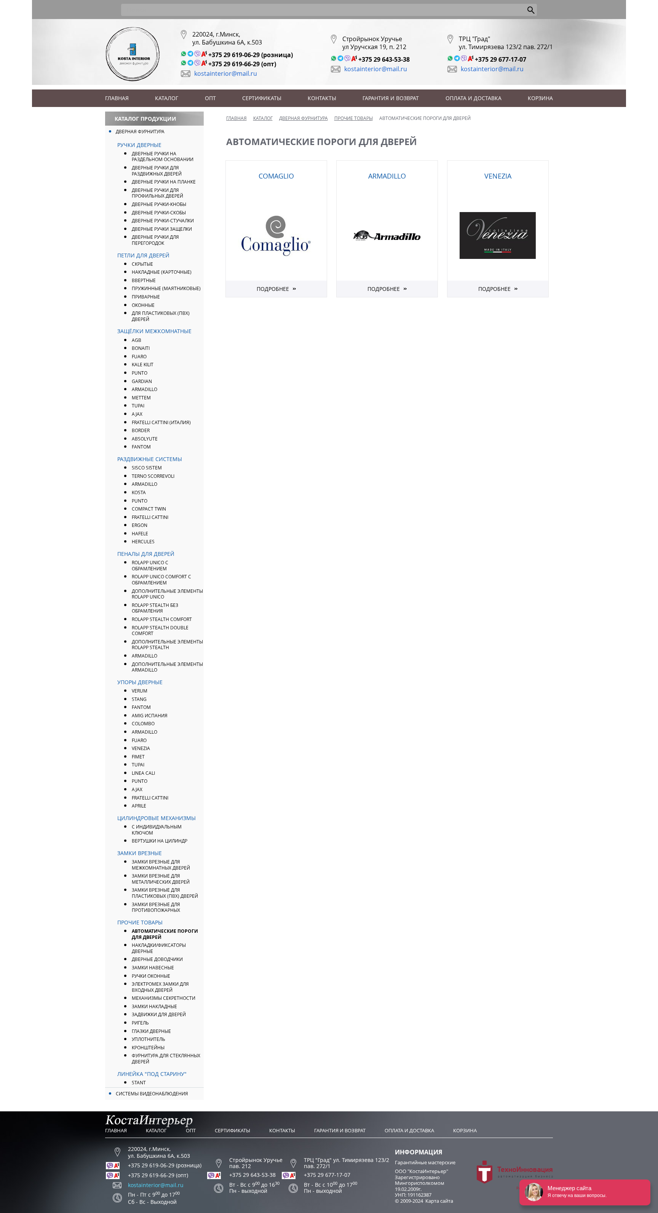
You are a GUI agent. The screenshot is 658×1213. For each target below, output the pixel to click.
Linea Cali (143, 773)
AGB (136, 340)
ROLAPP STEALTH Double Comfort (160, 630)
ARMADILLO (144, 389)
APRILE (139, 806)
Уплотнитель (148, 1039)
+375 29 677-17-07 (500, 59)
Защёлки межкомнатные (154, 331)
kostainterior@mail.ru (225, 73)
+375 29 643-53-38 (384, 59)
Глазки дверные (151, 1031)
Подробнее (273, 288)
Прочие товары (140, 922)
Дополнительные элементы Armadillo (167, 667)
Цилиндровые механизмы (156, 818)
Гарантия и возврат (391, 98)
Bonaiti (141, 348)
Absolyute (145, 439)
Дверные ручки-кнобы (159, 204)
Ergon (139, 525)
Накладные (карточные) (162, 272)
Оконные (143, 305)
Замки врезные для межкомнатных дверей (161, 865)
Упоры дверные (140, 682)
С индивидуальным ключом (157, 830)
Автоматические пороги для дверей (165, 934)
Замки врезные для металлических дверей (161, 879)
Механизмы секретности (163, 998)
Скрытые (142, 264)
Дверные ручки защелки (162, 229)
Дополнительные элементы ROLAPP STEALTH (167, 644)
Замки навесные (153, 967)
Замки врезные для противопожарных (156, 907)
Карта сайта (439, 1200)
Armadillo (144, 484)
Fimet (138, 756)
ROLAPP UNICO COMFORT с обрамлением (161, 579)
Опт (210, 98)
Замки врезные (139, 853)
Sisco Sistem (147, 467)
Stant (139, 1082)
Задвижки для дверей (159, 1014)
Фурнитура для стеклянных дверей (166, 1058)
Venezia (141, 748)
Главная (117, 98)
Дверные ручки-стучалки (163, 220)
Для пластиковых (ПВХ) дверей (161, 316)
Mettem (141, 397)
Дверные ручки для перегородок (155, 240)
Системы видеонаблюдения (152, 1093)
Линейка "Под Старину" (152, 1073)
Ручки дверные (139, 144)
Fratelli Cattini (150, 517)
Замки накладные (154, 1006)
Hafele (140, 533)
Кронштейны (148, 1047)
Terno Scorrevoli (153, 476)
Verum (139, 691)
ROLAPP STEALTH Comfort (162, 619)
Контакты (322, 98)
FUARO (139, 356)
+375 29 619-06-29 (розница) (250, 55)
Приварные (146, 297)
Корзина (540, 98)
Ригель (140, 1023)
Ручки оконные (151, 976)
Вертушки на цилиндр (159, 841)
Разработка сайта (534, 1188)
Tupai (138, 405)
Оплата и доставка (473, 98)
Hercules (143, 541)
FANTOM (141, 447)
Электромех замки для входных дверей (160, 987)
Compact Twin (149, 509)
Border (141, 430)
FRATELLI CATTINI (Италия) (161, 422)
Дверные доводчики (157, 959)
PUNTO (139, 373)
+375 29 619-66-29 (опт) (242, 64)
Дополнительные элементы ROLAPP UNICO (167, 594)
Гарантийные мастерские (425, 1162)
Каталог (166, 98)
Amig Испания (150, 715)
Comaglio (276, 175)
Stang (139, 699)
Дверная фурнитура (140, 131)
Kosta (139, 492)
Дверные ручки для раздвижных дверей (157, 170)
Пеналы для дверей (145, 553)
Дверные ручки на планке (164, 182)
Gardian (142, 381)
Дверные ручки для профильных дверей (157, 193)
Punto (139, 501)
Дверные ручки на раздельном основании (162, 156)
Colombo (143, 723)
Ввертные (144, 280)
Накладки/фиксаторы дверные (159, 948)
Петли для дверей (143, 255)
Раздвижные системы (149, 459)
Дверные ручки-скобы (159, 212)
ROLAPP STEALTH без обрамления (155, 608)
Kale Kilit (142, 364)
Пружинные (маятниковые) (166, 288)
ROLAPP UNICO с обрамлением (150, 565)
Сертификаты (261, 98)
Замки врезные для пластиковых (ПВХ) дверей (165, 893)
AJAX (137, 414)
